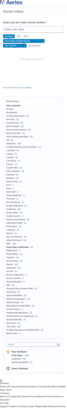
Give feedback (19, 351)
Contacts (10, 157)
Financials (10, 199)
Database (10, 175)
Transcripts (11, 326)
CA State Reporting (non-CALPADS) (21, 147)
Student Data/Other (14, 295)
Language (10, 230)
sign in (29, 88)
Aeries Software (20, 368)
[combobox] (32, 345)
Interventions (11, 226)
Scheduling (11, 268)
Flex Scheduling (13, 202)
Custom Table (12, 168)
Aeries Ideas (17, 355)
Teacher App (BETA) (20, 362)
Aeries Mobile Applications (17, 137)
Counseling (11, 161)
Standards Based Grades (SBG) (19, 288)
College (9, 154)
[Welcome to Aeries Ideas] (33, 2)
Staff (8, 285)
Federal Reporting (14, 195)
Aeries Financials (13, 133)
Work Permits (11, 333)
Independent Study (14, 223)
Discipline (10, 178)
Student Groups (12, 302)
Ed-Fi (8, 185)
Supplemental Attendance (17, 313)
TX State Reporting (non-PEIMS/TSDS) (22, 330)
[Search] (58, 344)
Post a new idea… (14, 106)
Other (8, 244)
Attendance (11, 143)
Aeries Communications (16, 130)
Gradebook (11, 209)
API (7, 140)
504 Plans (10, 119)
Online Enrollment (14, 240)
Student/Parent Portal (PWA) (18, 306)
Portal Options (12, 254)
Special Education (14, 282)
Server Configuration (15, 275)
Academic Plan (12, 123)
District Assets (12, 181)
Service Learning (13, 278)
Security (9, 271)
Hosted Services (13, 216)
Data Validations (13, 171)
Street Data (11, 292)
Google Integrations (14, 206)
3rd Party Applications (15, 116)
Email (8, 188)
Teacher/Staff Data (14, 320)
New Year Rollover (14, 237)
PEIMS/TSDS (11, 251)
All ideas (10, 109)
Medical (9, 233)
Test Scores (11, 323)
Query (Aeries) (12, 261)
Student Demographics (16, 299)
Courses (9, 164)
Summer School (13, 309)
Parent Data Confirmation (17, 247)
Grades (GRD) (12, 213)
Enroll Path (11, 192)
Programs (10, 257)
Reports (9, 264)
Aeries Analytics (13, 126)
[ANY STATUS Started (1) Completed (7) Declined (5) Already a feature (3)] (15, 46)
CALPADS (10, 150)
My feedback (34, 46)
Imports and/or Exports (15, 219)
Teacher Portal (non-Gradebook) (20, 316)
